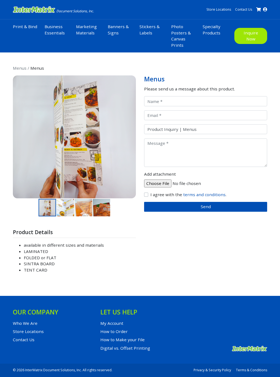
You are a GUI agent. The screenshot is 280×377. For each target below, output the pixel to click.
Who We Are (25, 323)
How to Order (114, 331)
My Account (111, 323)
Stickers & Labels (149, 30)
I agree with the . (188, 194)
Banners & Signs (118, 30)
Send (206, 206)
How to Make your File (122, 339)
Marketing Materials (86, 30)
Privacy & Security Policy (212, 370)
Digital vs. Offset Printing (125, 348)
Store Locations (218, 9)
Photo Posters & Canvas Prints (181, 36)
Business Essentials (55, 30)
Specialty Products (211, 30)
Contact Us (243, 9)
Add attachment (160, 174)
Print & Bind (25, 26)
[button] (17, 136)
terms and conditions (204, 194)
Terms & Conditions (251, 370)
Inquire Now (251, 36)
